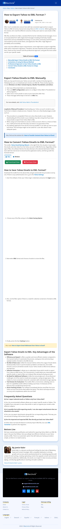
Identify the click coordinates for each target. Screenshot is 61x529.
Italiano (46, 517)
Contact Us (6, 509)
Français (36, 517)
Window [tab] (17, 157)
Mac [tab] (9, 157)
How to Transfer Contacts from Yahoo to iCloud (39, 135)
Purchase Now (31, 162)
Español (26, 517)
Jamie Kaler (12, 20)
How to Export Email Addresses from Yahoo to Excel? (28, 345)
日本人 (56, 517)
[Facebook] (24, 491)
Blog (42, 507)
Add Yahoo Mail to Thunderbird (29, 102)
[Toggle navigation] (56, 3)
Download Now (14, 162)
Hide (36, 56)
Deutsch (16, 517)
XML (42, 504)
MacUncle (27, 526)
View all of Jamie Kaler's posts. (13, 463)
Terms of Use (25, 504)
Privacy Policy (25, 507)
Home (4, 504)
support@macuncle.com (31, 483)
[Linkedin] (17, 20)
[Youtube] (37, 491)
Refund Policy (25, 509)
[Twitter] (28, 491)
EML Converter (40, 29)
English (6, 517)
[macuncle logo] (9, 3)
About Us (5, 507)
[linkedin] (32, 491)
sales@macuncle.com (31, 487)
